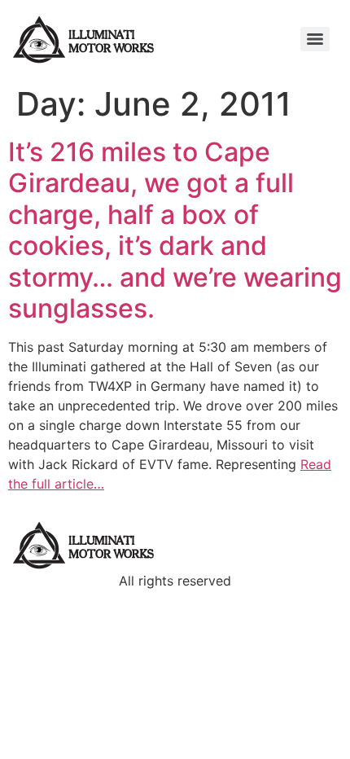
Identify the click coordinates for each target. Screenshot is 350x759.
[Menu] (315, 39)
